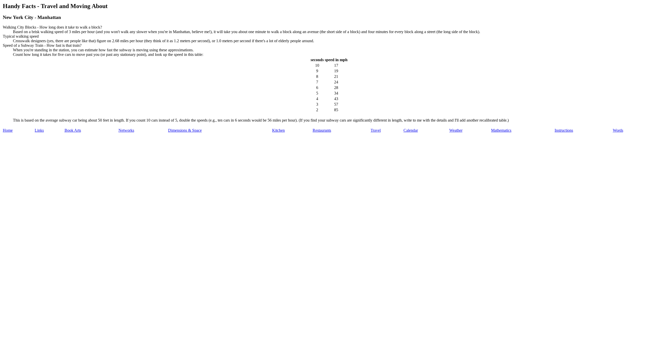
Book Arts (73, 130)
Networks (126, 130)
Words (618, 130)
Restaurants (322, 130)
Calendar (410, 130)
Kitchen (278, 130)
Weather (455, 130)
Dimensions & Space (185, 130)
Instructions (564, 130)
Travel (376, 130)
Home (8, 130)
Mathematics (501, 130)
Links (39, 130)
